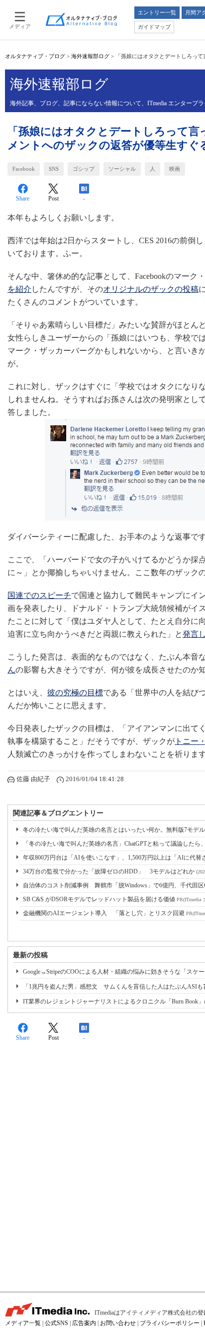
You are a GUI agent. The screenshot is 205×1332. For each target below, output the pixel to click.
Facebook (23, 169)
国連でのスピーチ (39, 595)
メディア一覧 (23, 1323)
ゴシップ (84, 169)
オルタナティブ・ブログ (35, 56)
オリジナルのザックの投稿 (151, 289)
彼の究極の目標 (75, 692)
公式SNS (56, 1323)
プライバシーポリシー (170, 1323)
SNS (54, 169)
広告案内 (84, 1323)
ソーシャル (122, 169)
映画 (174, 169)
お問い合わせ (118, 1323)
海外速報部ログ (90, 56)
